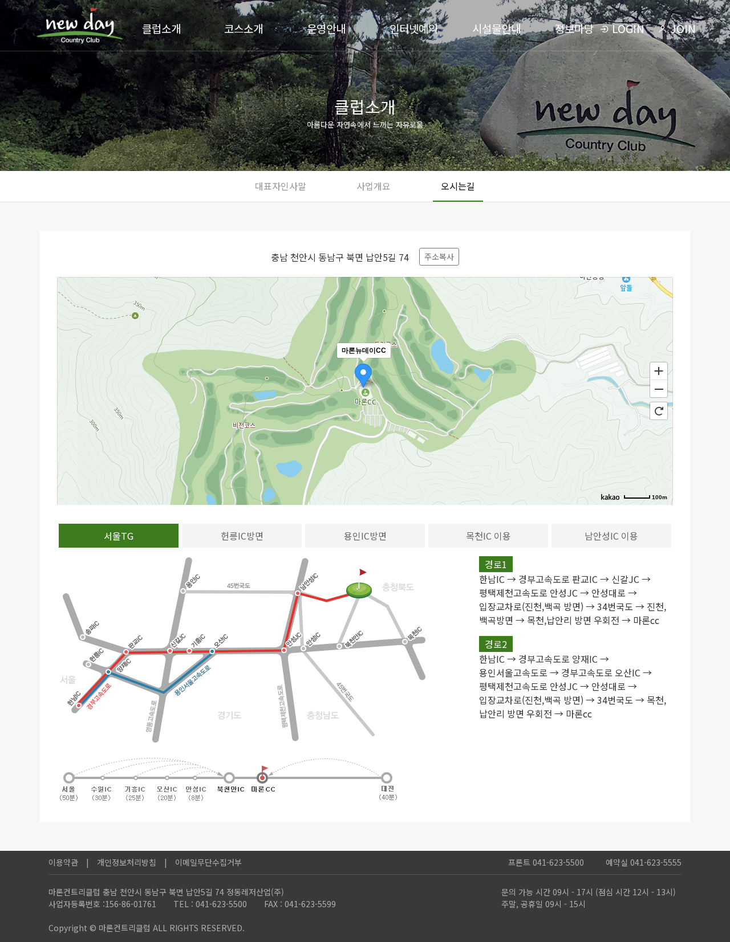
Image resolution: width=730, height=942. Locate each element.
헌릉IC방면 (242, 536)
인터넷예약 (414, 28)
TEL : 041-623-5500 (210, 904)
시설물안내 (496, 28)
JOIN (681, 28)
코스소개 (243, 28)
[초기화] (658, 411)
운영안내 (326, 28)
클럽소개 (161, 28)
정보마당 (574, 28)
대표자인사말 (280, 186)
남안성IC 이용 (611, 536)
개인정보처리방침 (126, 862)
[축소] (658, 389)
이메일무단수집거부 (208, 862)
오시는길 (458, 186)
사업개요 (373, 186)
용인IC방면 (365, 536)
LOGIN (626, 28)
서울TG (118, 536)
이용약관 (63, 862)
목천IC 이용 (488, 536)
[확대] (658, 370)
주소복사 (439, 256)
